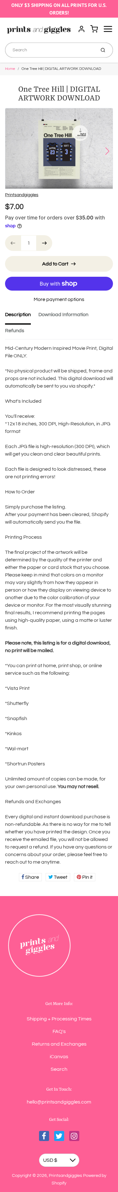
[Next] (107, 151)
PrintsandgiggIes (21, 195)
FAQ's (59, 1031)
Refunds (14, 330)
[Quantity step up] (44, 243)
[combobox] (49, 50)
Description (18, 314)
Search (59, 1069)
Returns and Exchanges (59, 1044)
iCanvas (59, 1056)
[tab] (21, 316)
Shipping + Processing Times (59, 1018)
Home (10, 69)
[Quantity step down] (13, 243)
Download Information (63, 314)
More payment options (59, 299)
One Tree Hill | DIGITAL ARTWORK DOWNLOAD (61, 69)
